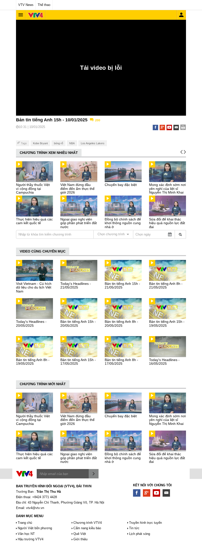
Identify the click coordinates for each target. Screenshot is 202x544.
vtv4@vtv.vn (35, 508)
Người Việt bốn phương (35, 528)
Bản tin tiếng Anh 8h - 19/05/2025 (33, 361)
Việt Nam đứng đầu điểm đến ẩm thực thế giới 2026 (77, 188)
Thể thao (44, 5)
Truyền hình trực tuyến (145, 523)
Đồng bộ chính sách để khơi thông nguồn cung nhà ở (123, 223)
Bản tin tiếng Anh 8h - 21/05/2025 (166, 285)
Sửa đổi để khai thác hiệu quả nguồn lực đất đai (167, 223)
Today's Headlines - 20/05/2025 (31, 323)
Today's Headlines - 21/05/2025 (75, 285)
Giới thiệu (80, 539)
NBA (72, 143)
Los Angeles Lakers (92, 143)
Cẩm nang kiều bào (87, 528)
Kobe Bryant (40, 143)
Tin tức (134, 528)
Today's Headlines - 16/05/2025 (164, 361)
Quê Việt (79, 534)
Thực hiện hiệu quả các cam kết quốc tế (34, 221)
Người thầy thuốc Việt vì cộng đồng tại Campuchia (33, 188)
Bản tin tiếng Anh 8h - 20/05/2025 (121, 323)
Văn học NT (26, 534)
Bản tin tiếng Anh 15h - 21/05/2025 (122, 285)
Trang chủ (25, 523)
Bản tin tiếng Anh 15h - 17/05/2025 (78, 361)
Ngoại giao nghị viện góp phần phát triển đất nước (78, 223)
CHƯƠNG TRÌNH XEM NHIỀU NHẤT (49, 153)
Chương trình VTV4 (87, 523)
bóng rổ (58, 143)
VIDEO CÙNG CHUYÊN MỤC (43, 251)
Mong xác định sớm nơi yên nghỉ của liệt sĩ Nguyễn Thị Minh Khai (167, 188)
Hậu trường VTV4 (30, 539)
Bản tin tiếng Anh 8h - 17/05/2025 (121, 361)
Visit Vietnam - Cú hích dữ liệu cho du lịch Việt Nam (33, 287)
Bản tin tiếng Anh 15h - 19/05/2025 (167, 323)
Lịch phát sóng (139, 534)
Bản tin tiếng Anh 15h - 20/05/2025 (78, 323)
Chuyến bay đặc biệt (121, 185)
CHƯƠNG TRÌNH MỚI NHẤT (43, 384)
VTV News (26, 5)
